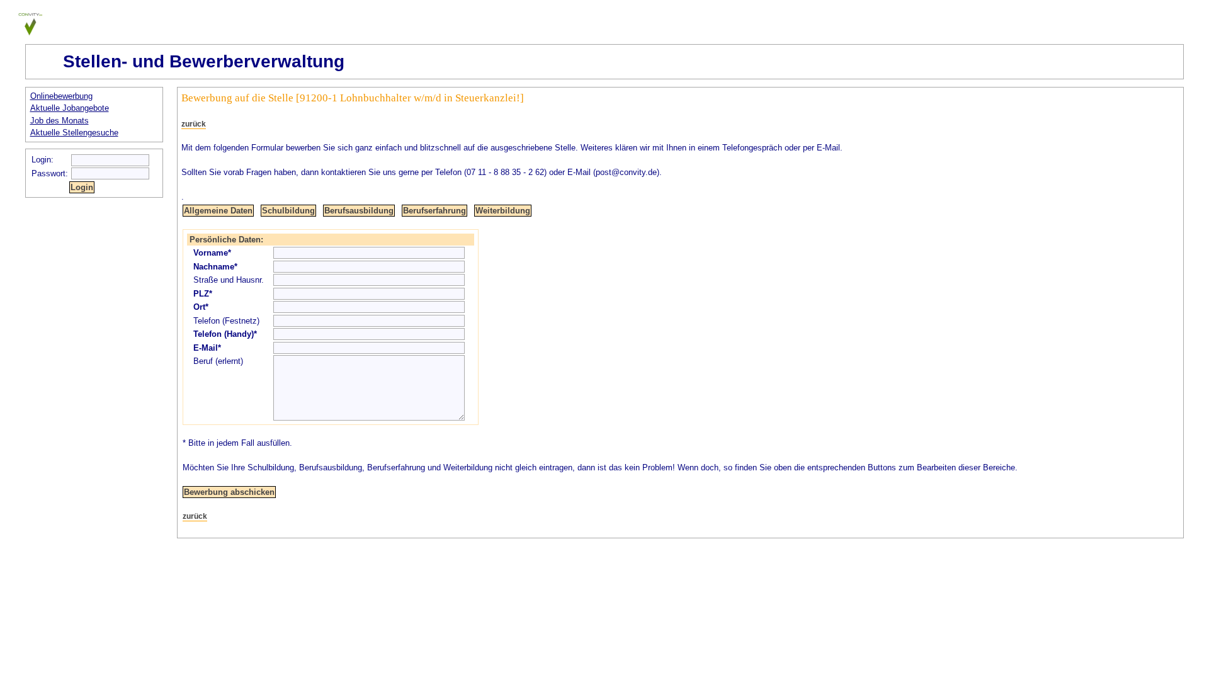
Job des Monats (59, 120)
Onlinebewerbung (61, 96)
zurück (193, 124)
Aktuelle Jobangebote (69, 108)
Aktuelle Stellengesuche (74, 132)
